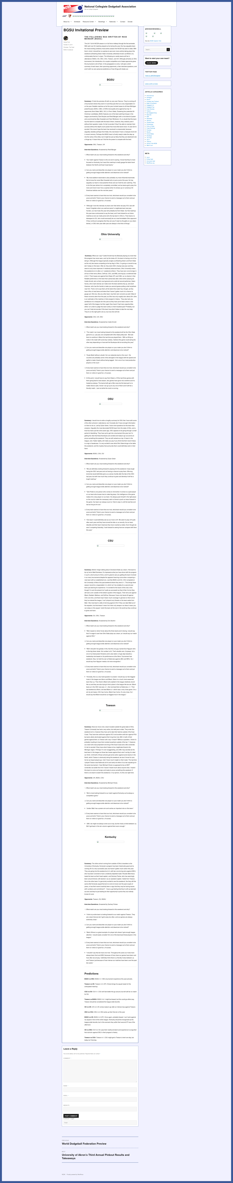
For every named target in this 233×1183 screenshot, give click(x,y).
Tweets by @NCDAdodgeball (152, 75)
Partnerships (150, 124)
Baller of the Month (152, 103)
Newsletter (149, 118)
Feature (149, 111)
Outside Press (150, 122)
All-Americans (150, 95)
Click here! (151, 63)
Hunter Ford (67, 42)
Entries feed (150, 159)
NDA (148, 116)
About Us (66, 22)
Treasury (149, 141)
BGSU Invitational (68, 50)
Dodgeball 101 (150, 105)
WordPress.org (150, 163)
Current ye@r (69, 1119)
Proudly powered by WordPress (75, 1174)
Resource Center (88, 22)
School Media (150, 134)
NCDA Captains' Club (155, 41)
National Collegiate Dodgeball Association (110, 6)
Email (66, 1095)
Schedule (77, 22)
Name (65, 1086)
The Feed (71, 47)
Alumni (148, 99)
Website (66, 1105)
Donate (130, 22)
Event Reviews (150, 109)
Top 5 (148, 139)
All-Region (149, 97)
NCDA (63, 1174)
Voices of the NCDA (152, 143)
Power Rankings (151, 128)
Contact (122, 22)
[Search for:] (156, 49)
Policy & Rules (150, 126)
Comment (67, 1058)
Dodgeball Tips (150, 107)
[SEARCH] (168, 49)
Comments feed (151, 161)
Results (149, 132)
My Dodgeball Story (152, 113)
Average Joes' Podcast (153, 101)
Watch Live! (150, 145)
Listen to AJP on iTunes (151, 84)
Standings (101, 22)
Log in (148, 157)
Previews (66, 47)
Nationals (112, 22)
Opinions (149, 120)
